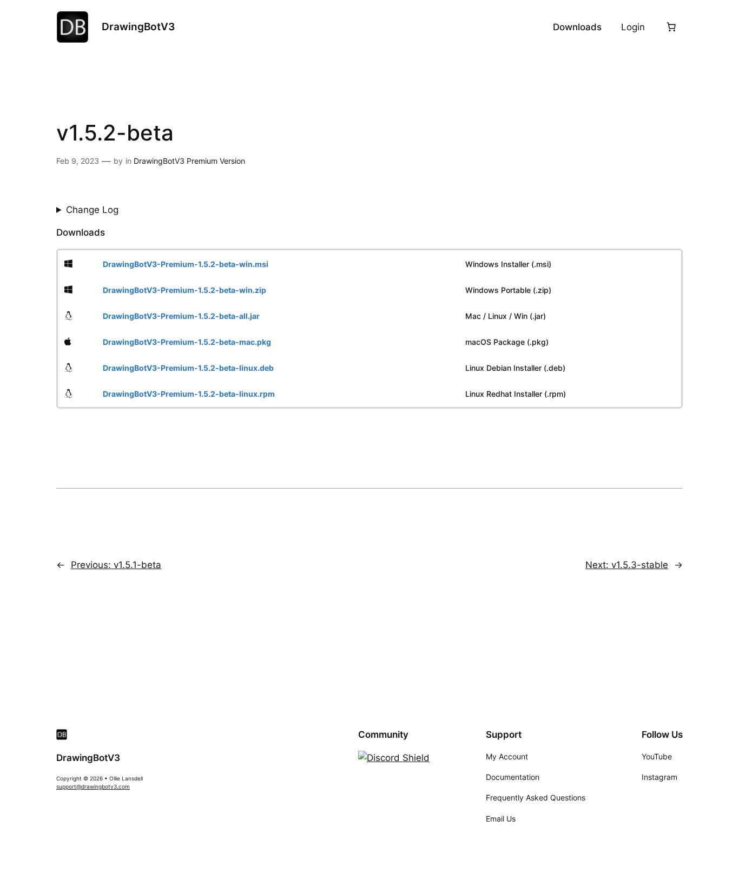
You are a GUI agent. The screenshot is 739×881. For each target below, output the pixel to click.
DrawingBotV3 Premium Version (189, 160)
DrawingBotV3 (138, 26)
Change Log (92, 209)
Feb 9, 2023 (77, 160)
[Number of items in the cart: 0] (671, 27)
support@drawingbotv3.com (93, 787)
